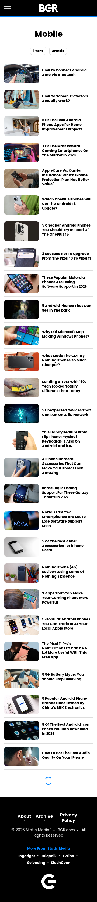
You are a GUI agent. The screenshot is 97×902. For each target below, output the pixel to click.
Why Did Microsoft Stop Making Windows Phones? (65, 334)
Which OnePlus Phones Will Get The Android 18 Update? (66, 204)
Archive (44, 816)
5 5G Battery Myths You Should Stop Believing (63, 677)
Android (58, 51)
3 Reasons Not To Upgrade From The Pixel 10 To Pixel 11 (66, 256)
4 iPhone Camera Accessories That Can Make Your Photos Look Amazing (62, 466)
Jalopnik (49, 856)
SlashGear (60, 862)
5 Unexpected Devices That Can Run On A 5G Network (66, 412)
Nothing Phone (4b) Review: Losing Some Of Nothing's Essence (63, 572)
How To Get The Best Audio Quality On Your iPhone (66, 755)
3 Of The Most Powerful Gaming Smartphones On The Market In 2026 (65, 151)
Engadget (26, 856)
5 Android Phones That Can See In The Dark (66, 308)
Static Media (37, 830)
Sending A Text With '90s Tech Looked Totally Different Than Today (64, 386)
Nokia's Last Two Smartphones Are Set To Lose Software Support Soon (64, 519)
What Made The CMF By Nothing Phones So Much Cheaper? (64, 360)
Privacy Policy (68, 817)
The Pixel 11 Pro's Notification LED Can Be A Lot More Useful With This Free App (64, 651)
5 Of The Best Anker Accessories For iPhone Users (63, 546)
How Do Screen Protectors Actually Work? (65, 98)
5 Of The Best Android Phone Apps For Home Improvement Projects (62, 125)
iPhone (38, 51)
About (24, 816)
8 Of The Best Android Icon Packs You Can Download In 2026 (65, 729)
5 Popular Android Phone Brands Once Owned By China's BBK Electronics (64, 703)
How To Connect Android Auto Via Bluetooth (64, 72)
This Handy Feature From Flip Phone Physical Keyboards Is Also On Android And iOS (65, 439)
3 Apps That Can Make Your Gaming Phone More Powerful (65, 598)
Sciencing (36, 862)
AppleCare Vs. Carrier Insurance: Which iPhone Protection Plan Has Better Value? (65, 178)
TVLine (68, 856)
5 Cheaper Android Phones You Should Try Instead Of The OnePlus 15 (66, 230)
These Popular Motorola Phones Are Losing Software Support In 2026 (64, 282)
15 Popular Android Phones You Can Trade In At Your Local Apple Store (66, 624)
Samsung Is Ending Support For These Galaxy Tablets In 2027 (65, 492)
